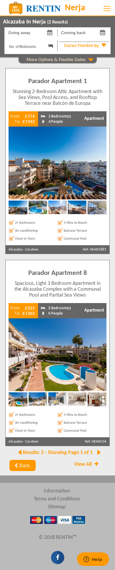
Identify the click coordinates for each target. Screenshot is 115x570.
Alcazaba (15, 249)
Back (24, 465)
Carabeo (31, 249)
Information (57, 491)
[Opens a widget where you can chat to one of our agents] (93, 559)
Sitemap (56, 507)
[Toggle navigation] (107, 8)
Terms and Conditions (57, 499)
